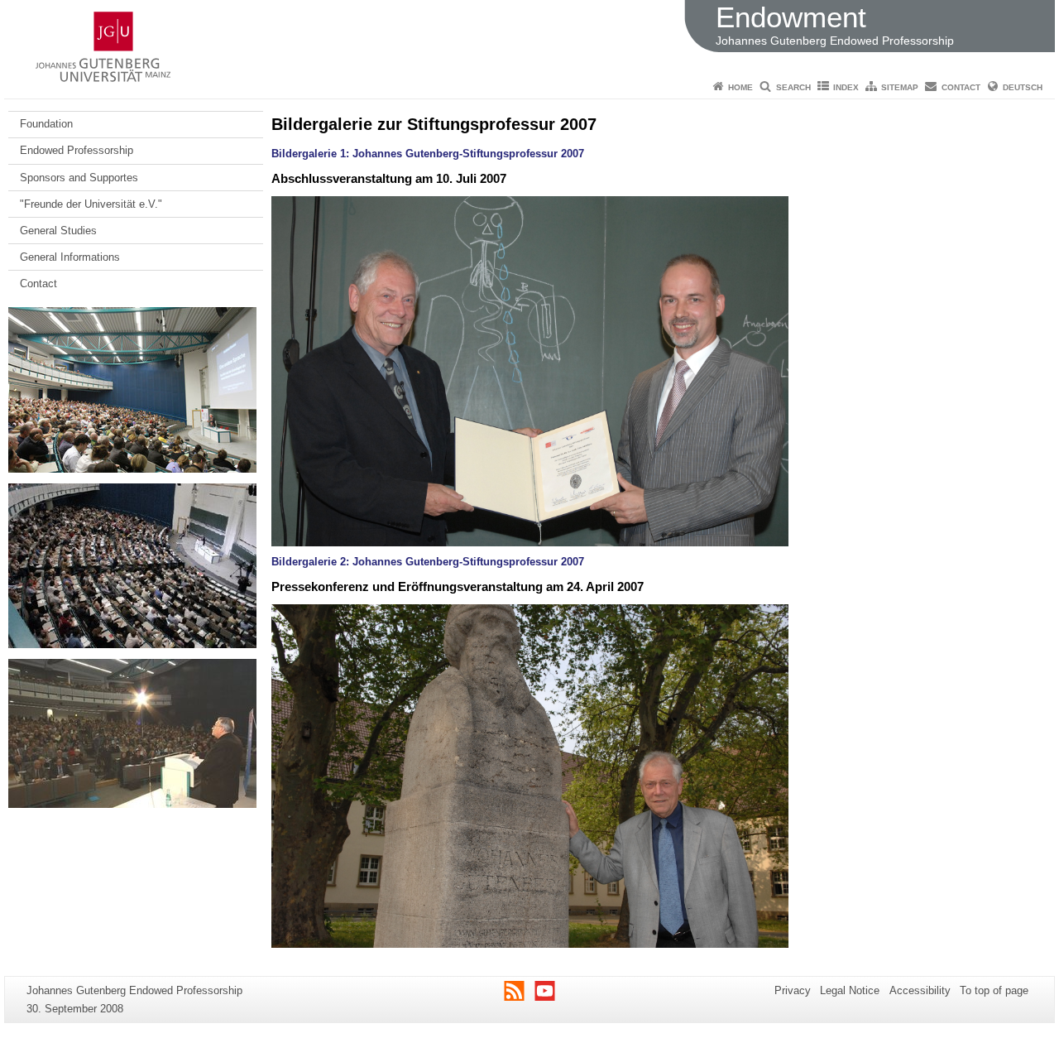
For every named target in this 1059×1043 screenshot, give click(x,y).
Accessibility (920, 990)
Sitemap (899, 87)
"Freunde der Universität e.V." (91, 204)
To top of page (994, 990)
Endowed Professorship (76, 150)
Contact (961, 87)
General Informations (70, 257)
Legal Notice (849, 990)
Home (740, 87)
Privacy (792, 990)
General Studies (58, 230)
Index (846, 87)
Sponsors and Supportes (79, 177)
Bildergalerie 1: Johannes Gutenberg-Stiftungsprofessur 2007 (427, 153)
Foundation (46, 124)
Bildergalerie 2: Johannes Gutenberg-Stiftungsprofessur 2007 (427, 561)
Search (793, 87)
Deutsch (1022, 87)
